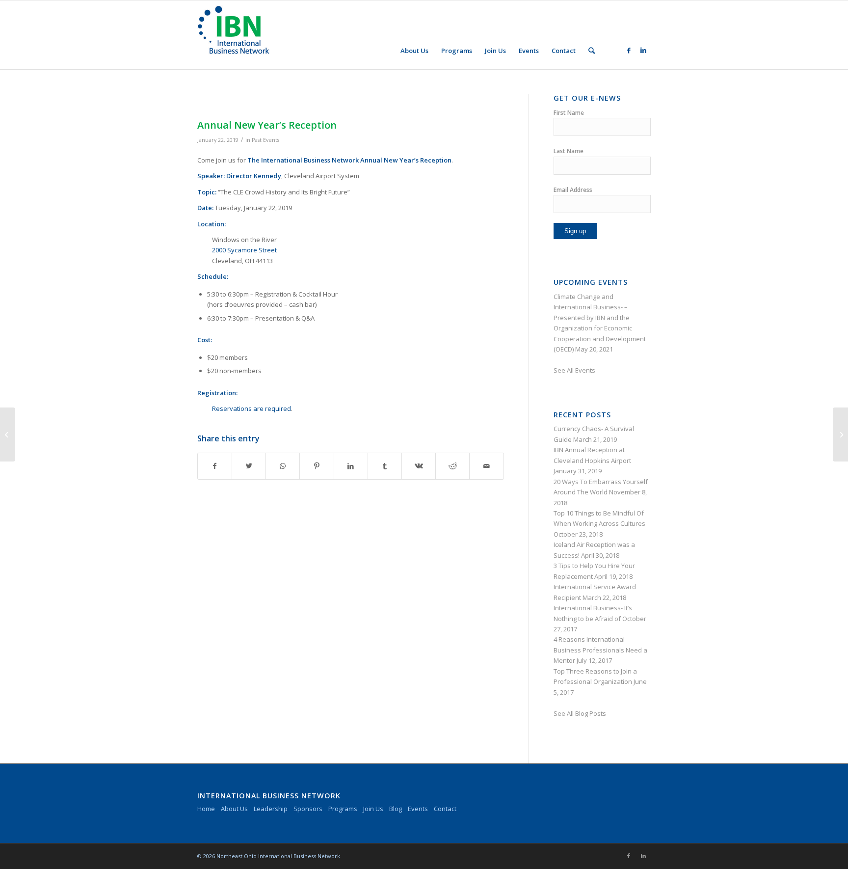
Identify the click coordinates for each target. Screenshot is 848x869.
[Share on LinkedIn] (351, 466)
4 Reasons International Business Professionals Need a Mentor (600, 650)
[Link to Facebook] (628, 50)
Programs (342, 808)
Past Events (265, 139)
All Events (581, 370)
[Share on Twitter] (248, 466)
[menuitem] (414, 50)
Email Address (573, 190)
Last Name (568, 151)
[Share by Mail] (486, 466)
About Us (234, 808)
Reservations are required (251, 408)
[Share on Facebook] (215, 466)
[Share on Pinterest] (316, 466)
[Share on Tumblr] (384, 466)
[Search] (591, 50)
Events (418, 808)
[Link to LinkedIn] (643, 50)
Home (206, 808)
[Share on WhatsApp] (282, 466)
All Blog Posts (586, 713)
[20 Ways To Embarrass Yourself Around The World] (7, 434)
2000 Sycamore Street (244, 249)
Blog (395, 808)
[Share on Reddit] (452, 466)
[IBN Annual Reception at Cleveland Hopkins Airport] (840, 434)
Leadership (271, 808)
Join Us (373, 808)
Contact (445, 808)
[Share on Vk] (418, 466)
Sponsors (307, 808)
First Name (569, 113)
